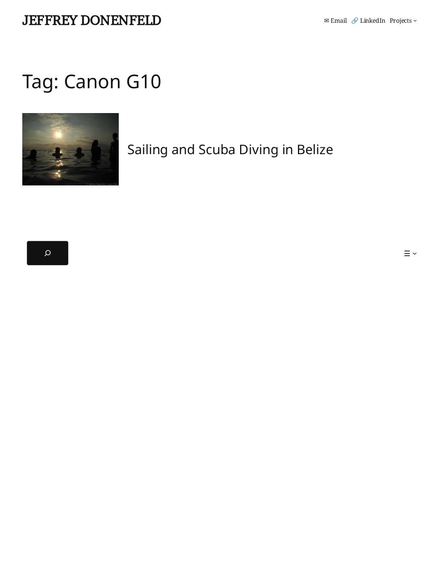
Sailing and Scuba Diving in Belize (230, 149)
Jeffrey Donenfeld (91, 20)
